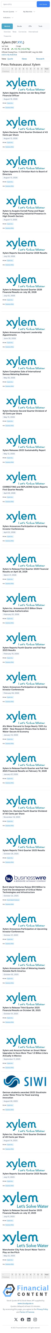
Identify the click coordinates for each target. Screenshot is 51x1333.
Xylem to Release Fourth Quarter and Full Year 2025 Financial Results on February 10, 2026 (25, 769)
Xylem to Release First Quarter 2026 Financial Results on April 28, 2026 (25, 570)
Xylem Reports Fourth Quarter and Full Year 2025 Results (24, 649)
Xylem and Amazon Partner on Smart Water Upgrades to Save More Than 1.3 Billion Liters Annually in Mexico (25, 1053)
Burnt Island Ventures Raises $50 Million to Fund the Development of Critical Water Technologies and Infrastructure (24, 890)
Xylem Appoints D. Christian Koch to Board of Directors (25, 173)
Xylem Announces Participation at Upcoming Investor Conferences (25, 527)
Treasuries (7, 36)
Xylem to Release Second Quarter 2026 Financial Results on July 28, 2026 (22, 291)
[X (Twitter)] (16, 1320)
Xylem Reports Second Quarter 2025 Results (25, 1173)
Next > (46, 70)
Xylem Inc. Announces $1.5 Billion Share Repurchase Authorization (22, 609)
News (14, 32)
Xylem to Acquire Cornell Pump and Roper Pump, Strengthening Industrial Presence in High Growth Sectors (24, 214)
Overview (7, 32)
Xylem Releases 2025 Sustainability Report (24, 450)
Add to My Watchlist (9, 55)
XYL (20, 42)
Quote (10, 58)
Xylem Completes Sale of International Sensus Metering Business (22, 373)
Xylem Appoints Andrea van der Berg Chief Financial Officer (24, 94)
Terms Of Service (27, 1312)
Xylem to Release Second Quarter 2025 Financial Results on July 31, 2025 (22, 1211)
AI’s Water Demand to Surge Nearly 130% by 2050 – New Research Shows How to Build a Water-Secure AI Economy (25, 729)
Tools (40, 26)
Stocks (19, 26)
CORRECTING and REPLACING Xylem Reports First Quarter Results (25, 488)
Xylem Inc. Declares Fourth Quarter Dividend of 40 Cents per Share (25, 812)
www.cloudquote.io (25, 1303)
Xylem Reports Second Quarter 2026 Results (25, 253)
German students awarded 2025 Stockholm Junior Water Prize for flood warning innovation (24, 1095)
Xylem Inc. (10, 103)
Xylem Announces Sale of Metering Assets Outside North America (24, 969)
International (33, 32)
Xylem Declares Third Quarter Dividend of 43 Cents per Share (25, 133)
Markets (7, 26)
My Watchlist (27, 12)
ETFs (30, 26)
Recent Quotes (8, 12)
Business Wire (10, 107)
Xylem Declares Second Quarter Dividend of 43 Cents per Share (25, 412)
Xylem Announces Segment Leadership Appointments (22, 333)
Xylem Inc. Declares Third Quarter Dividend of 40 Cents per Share (24, 1135)
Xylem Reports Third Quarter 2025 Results (24, 850)
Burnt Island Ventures (13, 900)
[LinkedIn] (29, 1320)
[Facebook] (22, 1320)
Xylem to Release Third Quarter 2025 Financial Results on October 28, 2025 (22, 1009)
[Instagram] (35, 1320)
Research (40, 58)
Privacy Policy (42, 1309)
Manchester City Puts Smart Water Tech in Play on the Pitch (24, 1251)
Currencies (22, 32)
